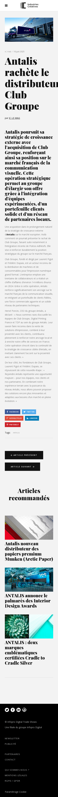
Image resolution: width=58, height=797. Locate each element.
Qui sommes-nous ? (17, 769)
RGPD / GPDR (12, 780)
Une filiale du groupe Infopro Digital (23, 727)
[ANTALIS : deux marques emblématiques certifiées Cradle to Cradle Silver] (29, 626)
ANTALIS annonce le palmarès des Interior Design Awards (27, 600)
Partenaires (12, 754)
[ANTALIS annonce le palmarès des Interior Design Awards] (29, 580)
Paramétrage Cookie (15, 791)
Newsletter (12, 738)
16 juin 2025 (19, 51)
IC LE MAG (14, 118)
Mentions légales (16, 775)
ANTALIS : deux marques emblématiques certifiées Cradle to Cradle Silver (25, 652)
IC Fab (8, 51)
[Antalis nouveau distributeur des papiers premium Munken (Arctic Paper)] (29, 528)
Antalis (10, 234)
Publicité (10, 743)
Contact (10, 759)
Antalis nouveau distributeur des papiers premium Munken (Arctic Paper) (29, 551)
